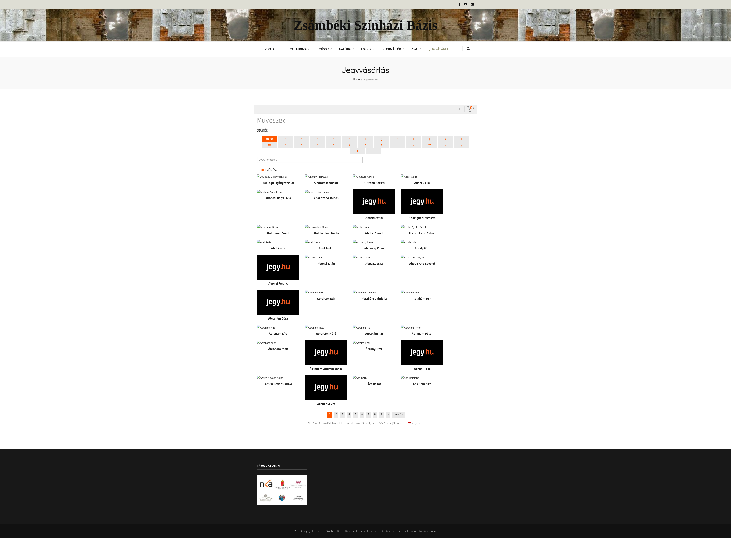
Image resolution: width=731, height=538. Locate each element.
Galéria (345, 49)
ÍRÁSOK (366, 49)
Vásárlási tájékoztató (390, 423)
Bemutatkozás (297, 49)
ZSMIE (415, 49)
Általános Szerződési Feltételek (325, 423)
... (373, 151)
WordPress (429, 531)
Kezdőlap (269, 49)
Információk (391, 49)
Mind (269, 139)
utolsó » (398, 414)
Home (356, 79)
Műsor (324, 49)
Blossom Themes (395, 531)
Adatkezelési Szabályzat (361, 423)
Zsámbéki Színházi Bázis (365, 25)
